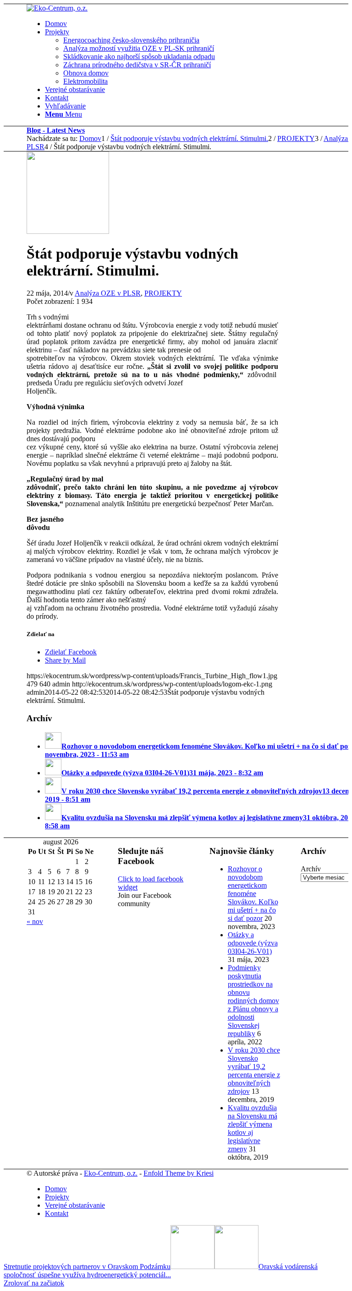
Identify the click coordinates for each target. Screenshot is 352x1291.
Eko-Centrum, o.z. (111, 1173)
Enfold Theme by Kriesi (178, 1173)
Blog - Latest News (56, 130)
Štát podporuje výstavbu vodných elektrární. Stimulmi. (189, 138)
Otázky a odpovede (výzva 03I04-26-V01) (253, 943)
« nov (35, 921)
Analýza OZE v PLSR (108, 293)
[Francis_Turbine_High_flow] (68, 231)
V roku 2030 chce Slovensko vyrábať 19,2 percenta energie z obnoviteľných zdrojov (254, 1070)
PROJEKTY (163, 293)
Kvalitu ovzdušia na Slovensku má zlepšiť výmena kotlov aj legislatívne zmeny (252, 1128)
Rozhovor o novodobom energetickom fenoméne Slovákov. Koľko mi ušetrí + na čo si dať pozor (253, 893)
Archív (311, 869)
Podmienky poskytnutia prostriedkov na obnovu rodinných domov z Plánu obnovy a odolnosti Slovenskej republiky (253, 1000)
